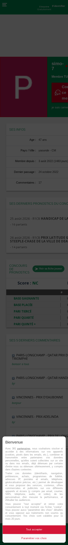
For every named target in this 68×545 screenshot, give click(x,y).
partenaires (23, 448)
